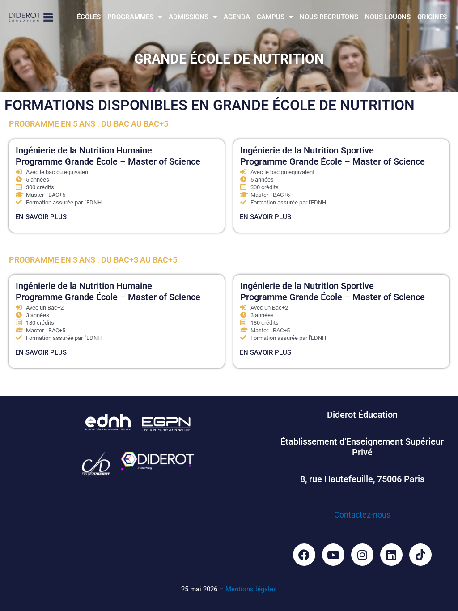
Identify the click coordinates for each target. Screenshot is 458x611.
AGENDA (237, 17)
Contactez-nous (362, 514)
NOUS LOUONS (388, 17)
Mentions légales (251, 589)
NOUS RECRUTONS (329, 17)
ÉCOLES (89, 17)
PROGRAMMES (130, 17)
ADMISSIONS (188, 17)
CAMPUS (270, 17)
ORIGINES (432, 17)
